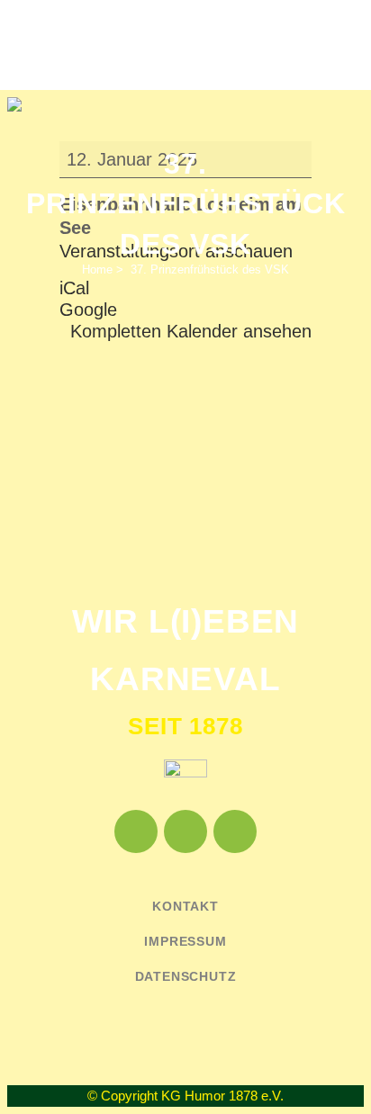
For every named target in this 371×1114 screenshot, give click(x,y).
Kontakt (185, 906)
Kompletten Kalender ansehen (191, 331)
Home (97, 269)
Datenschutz (186, 976)
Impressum (185, 941)
